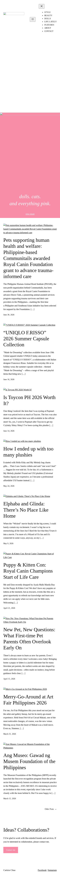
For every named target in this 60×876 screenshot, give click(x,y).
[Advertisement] (30, 79)
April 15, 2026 (9, 679)
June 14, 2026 (8, 431)
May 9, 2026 (8, 543)
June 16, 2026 (8, 379)
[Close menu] (41, 6)
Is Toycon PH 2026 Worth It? (29, 400)
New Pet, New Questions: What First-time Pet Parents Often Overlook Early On (29, 639)
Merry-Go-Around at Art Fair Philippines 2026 (28, 700)
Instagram (52, 870)
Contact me (10, 850)
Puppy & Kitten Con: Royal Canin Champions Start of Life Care (28, 571)
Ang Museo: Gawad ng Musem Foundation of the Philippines (29, 761)
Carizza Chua (9, 870)
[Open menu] (32, 19)
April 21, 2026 (9, 608)
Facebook (42, 870)
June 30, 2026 (8, 315)
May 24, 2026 (8, 486)
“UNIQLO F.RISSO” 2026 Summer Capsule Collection (26, 338)
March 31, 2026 (9, 734)
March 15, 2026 (9, 799)
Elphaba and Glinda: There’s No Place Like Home (25, 510)
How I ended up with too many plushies (28, 452)
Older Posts (51, 809)
